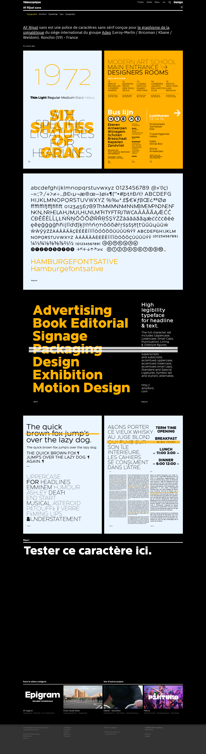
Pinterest (67, 736)
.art (163, 2)
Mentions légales (110, 727)
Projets (141, 2)
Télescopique (32, 2)
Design (178, 2)
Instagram (67, 727)
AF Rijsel (30, 28)
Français (148, 734)
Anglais (147, 736)
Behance (67, 734)
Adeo (106, 33)
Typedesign (53, 14)
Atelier (149, 2)
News (157, 2)
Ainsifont (42, 14)
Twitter (66, 732)
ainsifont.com (111, 734)
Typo (61, 14)
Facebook (67, 730)
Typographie (32, 14)
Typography (70, 14)
